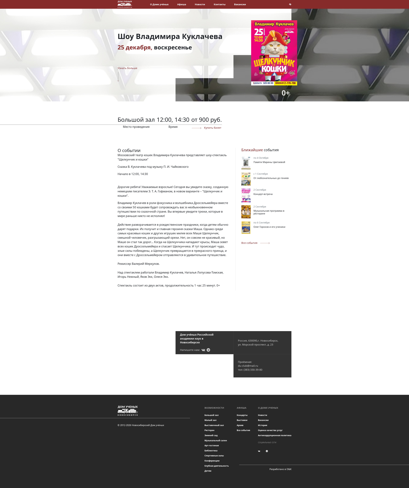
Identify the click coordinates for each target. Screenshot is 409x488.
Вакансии (240, 4)
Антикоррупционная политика (274, 435)
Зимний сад (211, 435)
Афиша (181, 4)
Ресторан (209, 430)
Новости (200, 4)
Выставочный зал (214, 425)
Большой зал (211, 415)
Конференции (212, 460)
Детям (207, 470)
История (262, 425)
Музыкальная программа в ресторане (268, 212)
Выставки (242, 420)
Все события (243, 430)
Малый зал (210, 420)
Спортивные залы (214, 455)
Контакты (219, 4)
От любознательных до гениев (271, 178)
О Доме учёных (159, 4)
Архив (240, 425)
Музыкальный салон (215, 440)
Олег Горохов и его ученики (269, 226)
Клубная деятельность (216, 465)
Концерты (242, 415)
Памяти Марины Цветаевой (269, 161)
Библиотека (210, 450)
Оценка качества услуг (270, 430)
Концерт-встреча (263, 194)
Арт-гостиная (211, 445)
